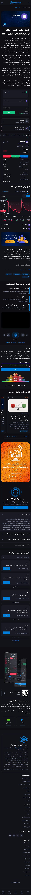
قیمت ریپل (27, 868)
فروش (6, 156)
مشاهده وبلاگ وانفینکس (11, 436)
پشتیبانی (15, 508)
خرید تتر (28, 846)
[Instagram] (13, 835)
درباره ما (28, 814)
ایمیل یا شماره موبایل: (24, 362)
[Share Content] (4, 142)
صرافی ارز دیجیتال (19, 748)
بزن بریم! (15, 369)
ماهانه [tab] (17, 191)
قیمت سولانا (27, 862)
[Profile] (2, 3)
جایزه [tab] (23, 135)
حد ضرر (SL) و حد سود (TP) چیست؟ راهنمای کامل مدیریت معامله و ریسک (19, 418)
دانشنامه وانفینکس (25, 820)
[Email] (21, 835)
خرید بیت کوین (26, 843)
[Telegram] (10, 835)
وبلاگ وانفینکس (26, 817)
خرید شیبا (27, 875)
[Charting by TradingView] (8, 213)
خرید (9, 112)
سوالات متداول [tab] (6, 135)
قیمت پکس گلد (26, 872)
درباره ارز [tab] (28, 135)
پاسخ (6, 568)
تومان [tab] (24, 196)
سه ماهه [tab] (22, 191)
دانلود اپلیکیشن (26, 788)
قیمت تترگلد (27, 859)
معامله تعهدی (26, 781)
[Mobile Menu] (29, 3)
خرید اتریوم (27, 849)
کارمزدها (28, 791)
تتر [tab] (28, 196)
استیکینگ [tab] (13, 135)
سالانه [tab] (27, 191)
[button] (15, 92)
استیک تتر (27, 801)
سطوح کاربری (27, 794)
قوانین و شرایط (26, 827)
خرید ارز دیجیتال (26, 778)
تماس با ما (27, 811)
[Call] (17, 835)
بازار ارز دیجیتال (26, 7)
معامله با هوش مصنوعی (24, 784)
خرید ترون (27, 865)
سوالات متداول (26, 823)
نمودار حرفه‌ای (5, 191)
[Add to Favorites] (7, 142)
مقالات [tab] (19, 135)
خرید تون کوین (26, 856)
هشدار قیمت (24, 156)
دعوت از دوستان (26, 797)
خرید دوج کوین (26, 852)
